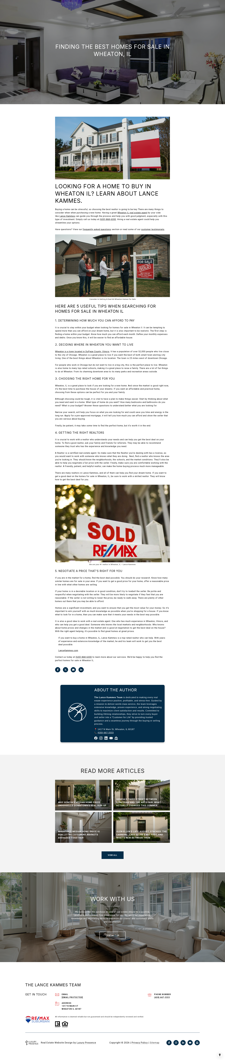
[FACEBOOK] (169, 1042)
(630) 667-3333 (106, 733)
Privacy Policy (140, 1042)
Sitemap (154, 1042)
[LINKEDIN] (183, 1042)
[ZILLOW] (197, 1042)
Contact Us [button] (112, 935)
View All (112, 855)
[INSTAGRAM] (176, 1042)
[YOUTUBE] (190, 1042)
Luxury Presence (86, 1042)
